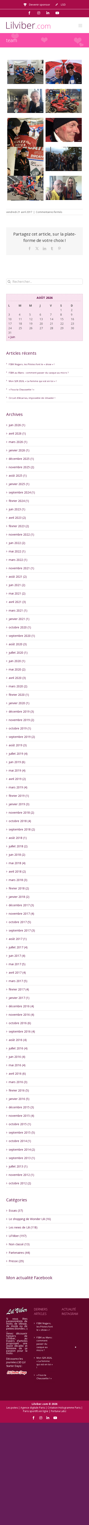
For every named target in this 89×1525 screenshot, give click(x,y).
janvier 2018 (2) (19, 897)
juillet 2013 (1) (18, 1166)
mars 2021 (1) (18, 610)
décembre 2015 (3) (21, 1107)
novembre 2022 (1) (21, 534)
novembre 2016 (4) (21, 1015)
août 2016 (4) (18, 1040)
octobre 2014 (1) (20, 1141)
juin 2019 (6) (17, 762)
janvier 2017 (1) (19, 998)
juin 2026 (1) (17, 425)
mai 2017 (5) (17, 964)
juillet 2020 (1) (18, 652)
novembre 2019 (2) (21, 720)
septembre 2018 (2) (22, 829)
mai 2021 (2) (17, 593)
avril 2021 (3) (17, 602)
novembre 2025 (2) (21, 467)
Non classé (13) (19, 1244)
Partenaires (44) (19, 1253)
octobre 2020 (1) (20, 627)
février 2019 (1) (19, 796)
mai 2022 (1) (17, 551)
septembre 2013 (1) (22, 1158)
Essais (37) (16, 1210)
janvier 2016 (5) (19, 1099)
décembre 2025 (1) (21, 459)
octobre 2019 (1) (20, 728)
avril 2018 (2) (17, 871)
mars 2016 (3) (18, 1082)
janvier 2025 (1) (19, 484)
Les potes (12, 1407)
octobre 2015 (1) (20, 1124)
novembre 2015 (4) (21, 1116)
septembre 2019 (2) (22, 737)
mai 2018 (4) (17, 863)
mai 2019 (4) (17, 770)
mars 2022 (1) (18, 560)
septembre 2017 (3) (22, 930)
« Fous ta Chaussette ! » (21, 389)
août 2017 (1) (18, 939)
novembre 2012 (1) (21, 1175)
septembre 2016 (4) (22, 1031)
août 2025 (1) (18, 475)
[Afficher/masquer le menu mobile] (80, 25)
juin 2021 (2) (17, 585)
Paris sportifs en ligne (35, 1411)
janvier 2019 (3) (19, 804)
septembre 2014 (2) (22, 1149)
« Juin (11, 337)
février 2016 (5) (19, 1090)
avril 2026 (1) (17, 433)
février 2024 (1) (19, 501)
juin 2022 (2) (17, 543)
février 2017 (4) (19, 989)
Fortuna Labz (58, 1411)
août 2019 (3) (18, 745)
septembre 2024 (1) (22, 492)
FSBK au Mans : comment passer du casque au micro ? (39, 372)
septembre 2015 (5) (22, 1132)
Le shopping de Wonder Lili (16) (30, 1219)
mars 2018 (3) (18, 880)
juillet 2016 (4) (18, 1048)
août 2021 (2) (18, 576)
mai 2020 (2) (17, 669)
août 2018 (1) (18, 838)
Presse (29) (16, 1261)
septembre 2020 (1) (22, 636)
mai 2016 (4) (17, 1065)
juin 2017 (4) (17, 956)
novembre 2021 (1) (21, 568)
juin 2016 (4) (17, 1057)
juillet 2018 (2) (18, 846)
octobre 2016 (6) (20, 1023)
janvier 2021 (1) (19, 619)
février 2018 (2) (19, 888)
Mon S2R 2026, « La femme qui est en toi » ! (33, 381)
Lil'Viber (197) (17, 1236)
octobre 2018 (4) (20, 821)
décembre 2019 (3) (21, 711)
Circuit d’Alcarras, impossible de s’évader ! (32, 397)
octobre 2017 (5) (20, 922)
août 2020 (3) (18, 644)
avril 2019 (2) (17, 779)
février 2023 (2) (19, 526)
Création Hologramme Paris (64, 1407)
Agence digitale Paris (32, 1407)
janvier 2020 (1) (19, 703)
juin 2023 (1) (17, 509)
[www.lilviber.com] (25, 72)
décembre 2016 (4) (21, 1006)
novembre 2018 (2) (21, 812)
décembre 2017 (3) (21, 905)
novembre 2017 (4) (21, 913)
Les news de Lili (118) (23, 1227)
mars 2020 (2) (18, 686)
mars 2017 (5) (18, 981)
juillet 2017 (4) (18, 947)
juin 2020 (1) (17, 661)
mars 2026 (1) (18, 442)
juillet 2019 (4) (18, 754)
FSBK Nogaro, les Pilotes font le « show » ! (31, 364)
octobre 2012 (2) (20, 1183)
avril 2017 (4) (17, 972)
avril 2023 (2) (17, 518)
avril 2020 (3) (17, 678)
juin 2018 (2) (17, 855)
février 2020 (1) (19, 695)
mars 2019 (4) (18, 787)
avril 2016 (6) (17, 1073)
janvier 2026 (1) (19, 450)
